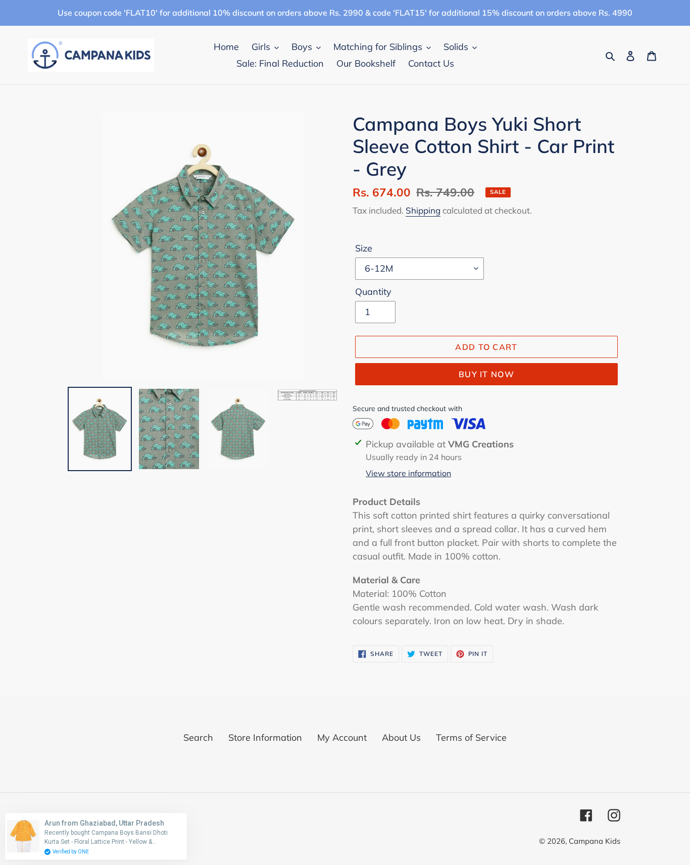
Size (363, 248)
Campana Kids (594, 841)
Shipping (423, 210)
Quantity (373, 291)
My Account (342, 737)
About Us (401, 737)
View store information (408, 473)
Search (198, 737)
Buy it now (486, 374)
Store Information (265, 737)
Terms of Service (471, 737)
